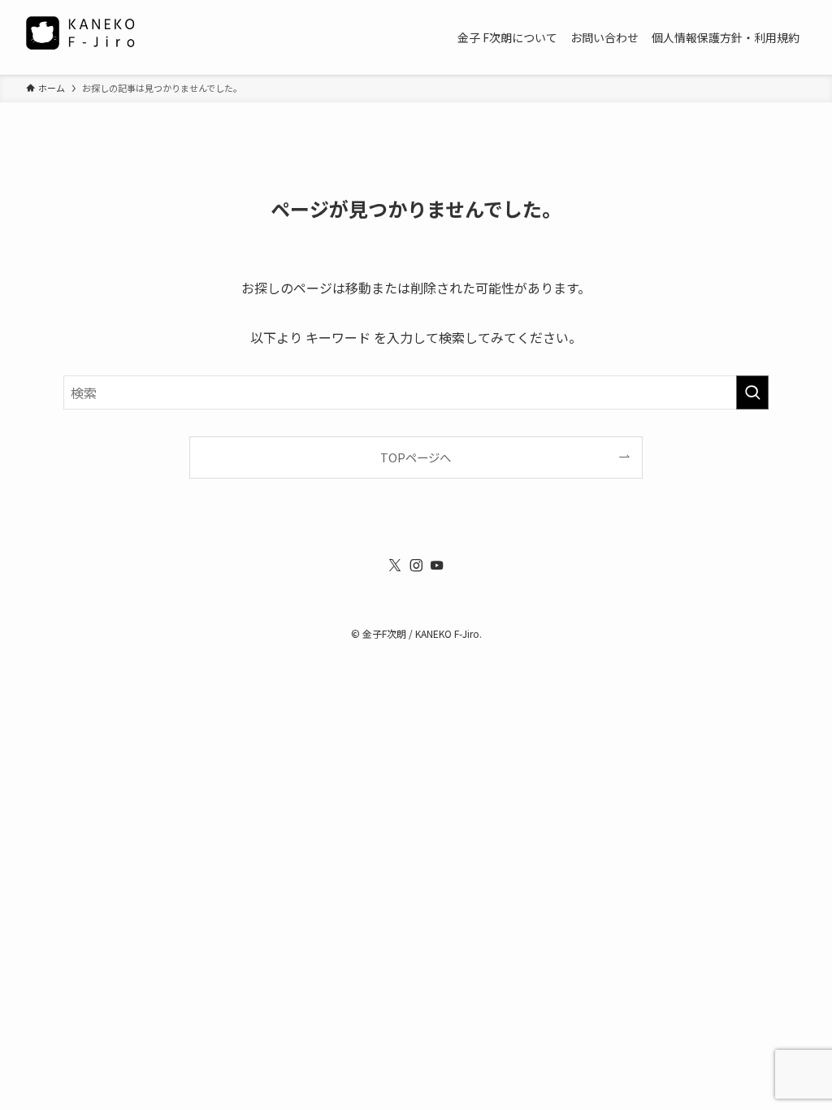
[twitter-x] (395, 565)
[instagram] (416, 565)
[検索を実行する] (752, 392)
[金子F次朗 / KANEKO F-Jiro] (85, 37)
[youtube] (437, 565)
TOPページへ (415, 457)
